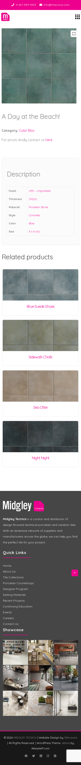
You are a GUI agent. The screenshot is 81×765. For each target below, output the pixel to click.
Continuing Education (17, 606)
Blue (31, 223)
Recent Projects (14, 600)
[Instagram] (47, 756)
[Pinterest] (55, 756)
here (48, 140)
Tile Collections (13, 577)
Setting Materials (14, 595)
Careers (8, 618)
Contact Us (10, 624)
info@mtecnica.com (56, 4)
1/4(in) (33, 199)
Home (7, 566)
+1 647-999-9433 (26, 4)
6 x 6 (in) (34, 231)
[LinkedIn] (40, 756)
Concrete (34, 215)
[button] (74, 33)
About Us (9, 571)
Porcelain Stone (38, 207)
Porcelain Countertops (18, 583)
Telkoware (70, 737)
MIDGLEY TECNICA (25, 737)
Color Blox (26, 130)
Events (7, 612)
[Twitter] (33, 756)
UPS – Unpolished (39, 190)
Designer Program (15, 589)
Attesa (66, 743)
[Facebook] (26, 756)
